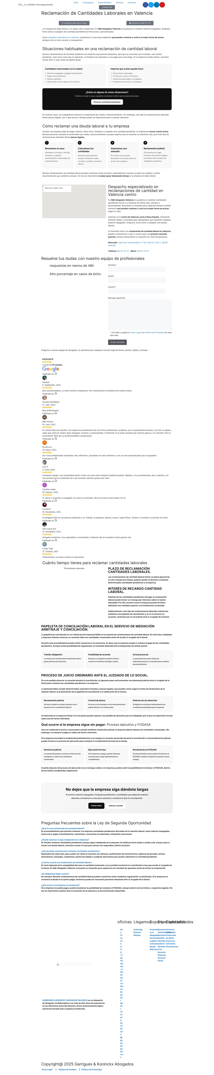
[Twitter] (151, 5)
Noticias (119, 2)
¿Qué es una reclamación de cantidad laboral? (62, 828)
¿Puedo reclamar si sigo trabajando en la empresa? (65, 840)
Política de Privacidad (154, 332)
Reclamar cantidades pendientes (107, 102)
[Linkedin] (156, 5)
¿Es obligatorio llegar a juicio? (55, 874)
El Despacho (88, 2)
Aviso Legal (135, 332)
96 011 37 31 (123, 251)
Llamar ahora (96, 805)
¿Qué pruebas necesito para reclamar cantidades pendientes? (70, 851)
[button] (107, 828)
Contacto (132, 2)
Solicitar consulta (116, 806)
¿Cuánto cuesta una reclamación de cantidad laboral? (66, 862)
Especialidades (105, 2)
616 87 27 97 (143, 251)
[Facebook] (145, 5)
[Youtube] (162, 5)
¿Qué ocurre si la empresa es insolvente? (60, 885)
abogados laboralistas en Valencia (63, 37)
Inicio (76, 2)
